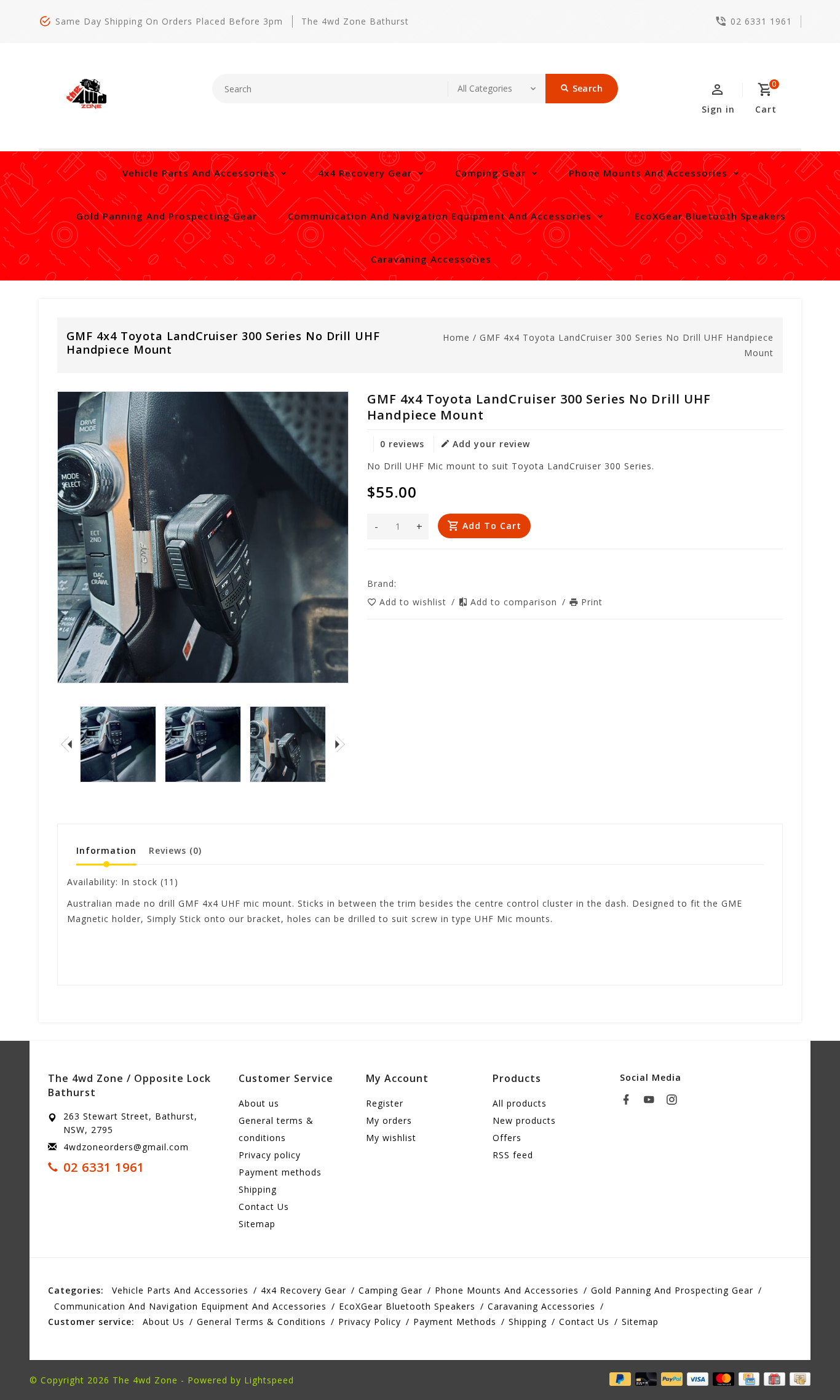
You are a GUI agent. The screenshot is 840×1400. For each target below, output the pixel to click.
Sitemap (257, 1224)
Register (384, 1103)
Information (106, 850)
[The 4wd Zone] (88, 94)
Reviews (175, 850)
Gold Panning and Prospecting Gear (166, 216)
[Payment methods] (797, 1379)
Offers (507, 1137)
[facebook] (630, 1100)
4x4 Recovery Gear (365, 173)
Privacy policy (270, 1155)
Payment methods (280, 1172)
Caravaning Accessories (431, 259)
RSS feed (513, 1155)
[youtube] (652, 1100)
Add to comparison (515, 602)
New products (524, 1120)
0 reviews (402, 444)
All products (520, 1103)
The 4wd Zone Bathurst (355, 21)
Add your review (491, 444)
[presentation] (66, 744)
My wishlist (391, 1137)
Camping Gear (490, 173)
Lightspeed (269, 1380)
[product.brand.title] (400, 583)
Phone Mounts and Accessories (648, 173)
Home (456, 337)
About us (259, 1103)
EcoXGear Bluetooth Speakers (710, 216)
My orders (389, 1120)
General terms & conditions (276, 1129)
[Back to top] (803, 1363)
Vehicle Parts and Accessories (198, 173)
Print (592, 602)
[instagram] (675, 1100)
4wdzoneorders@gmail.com (126, 1147)
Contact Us (264, 1206)
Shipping (258, 1189)
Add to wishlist (414, 602)
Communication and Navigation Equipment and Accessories (440, 216)
